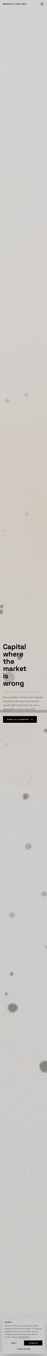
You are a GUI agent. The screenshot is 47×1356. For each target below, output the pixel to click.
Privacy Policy (24, 1337)
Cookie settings (23, 1349)
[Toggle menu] (42, 4)
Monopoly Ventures (15, 4)
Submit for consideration (18, 719)
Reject (14, 1343)
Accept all (33, 1343)
